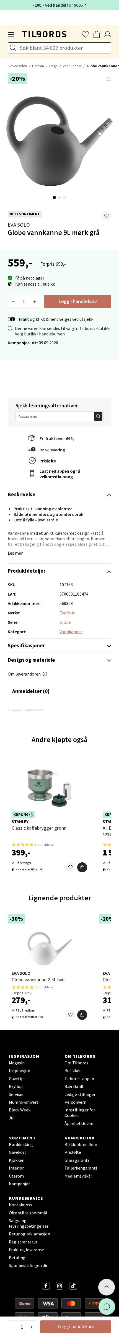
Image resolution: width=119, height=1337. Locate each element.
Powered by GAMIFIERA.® (26, 710)
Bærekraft (74, 1086)
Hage (53, 65)
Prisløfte (48, 461)
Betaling (17, 1257)
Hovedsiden (17, 65)
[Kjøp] (82, 867)
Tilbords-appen (79, 1078)
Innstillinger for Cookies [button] (79, 1112)
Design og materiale (31, 659)
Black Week (19, 1110)
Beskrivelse (21, 494)
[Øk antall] (34, 301)
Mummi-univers (23, 1102)
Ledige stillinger (79, 1094)
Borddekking (21, 1144)
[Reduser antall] (13, 301)
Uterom (38, 65)
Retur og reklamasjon (29, 1234)
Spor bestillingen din (28, 1265)
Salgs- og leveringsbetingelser (28, 1223)
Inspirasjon (19, 1070)
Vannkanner (72, 65)
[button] (106, 216)
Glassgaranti (76, 1160)
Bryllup (16, 1086)
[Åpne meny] (11, 35)
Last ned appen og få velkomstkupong (60, 473)
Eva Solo (19, 224)
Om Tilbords (76, 1063)
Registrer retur (23, 1242)
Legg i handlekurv (78, 301)
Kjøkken (16, 1160)
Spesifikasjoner (26, 645)
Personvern (75, 1102)
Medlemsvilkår (78, 1176)
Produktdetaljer (26, 570)
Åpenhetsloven (78, 1123)
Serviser (16, 1094)
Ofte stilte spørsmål (28, 1213)
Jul (12, 1118)
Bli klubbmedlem (80, 1144)
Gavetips (17, 1078)
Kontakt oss (20, 1204)
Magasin (17, 1063)
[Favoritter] (70, 867)
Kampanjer (19, 1183)
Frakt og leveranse (26, 1249)
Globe (65, 622)
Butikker (72, 1070)
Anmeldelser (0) (31, 691)
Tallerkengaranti (80, 1168)
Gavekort (17, 1152)
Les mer (15, 553)
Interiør (16, 1168)
